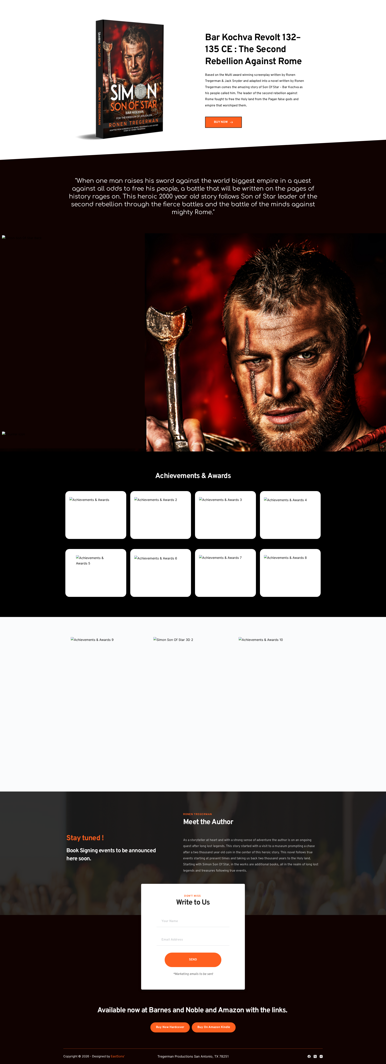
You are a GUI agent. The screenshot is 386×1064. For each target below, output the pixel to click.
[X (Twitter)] (315, 1056)
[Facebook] (309, 1056)
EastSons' (118, 1056)
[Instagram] (321, 1056)
